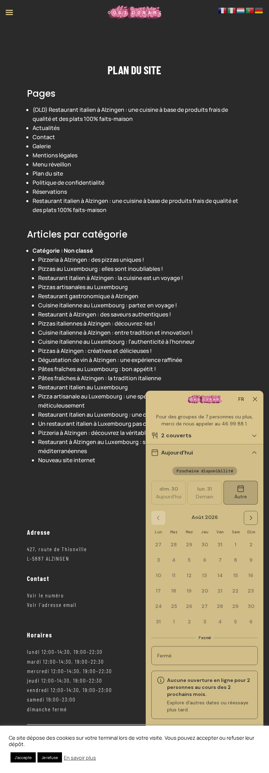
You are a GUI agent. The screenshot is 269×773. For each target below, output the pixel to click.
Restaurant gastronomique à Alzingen (88, 296)
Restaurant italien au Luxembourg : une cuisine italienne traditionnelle (130, 414)
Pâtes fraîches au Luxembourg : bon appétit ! (97, 369)
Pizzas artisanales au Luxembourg (83, 287)
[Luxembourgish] (241, 10)
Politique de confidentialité (68, 182)
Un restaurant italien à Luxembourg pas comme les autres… (115, 423)
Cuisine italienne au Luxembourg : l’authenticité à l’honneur (116, 342)
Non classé (78, 250)
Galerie (42, 146)
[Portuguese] (250, 10)
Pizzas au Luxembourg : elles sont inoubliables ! (100, 269)
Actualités (46, 128)
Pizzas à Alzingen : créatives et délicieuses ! (95, 351)
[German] (259, 10)
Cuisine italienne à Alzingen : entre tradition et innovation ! (115, 332)
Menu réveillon (52, 164)
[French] (222, 10)
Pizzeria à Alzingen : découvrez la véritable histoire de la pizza (118, 433)
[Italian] (231, 10)
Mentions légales (55, 155)
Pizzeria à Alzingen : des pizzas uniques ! (91, 260)
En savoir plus (80, 757)
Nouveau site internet (66, 460)
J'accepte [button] (23, 757)
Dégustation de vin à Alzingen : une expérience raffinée (110, 360)
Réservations (50, 192)
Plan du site (48, 173)
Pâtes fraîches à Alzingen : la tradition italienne (99, 378)
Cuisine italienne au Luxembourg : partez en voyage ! (107, 305)
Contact (44, 137)
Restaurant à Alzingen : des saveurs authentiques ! (104, 314)
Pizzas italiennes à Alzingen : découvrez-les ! (96, 323)
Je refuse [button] (50, 757)
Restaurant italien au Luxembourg (83, 387)
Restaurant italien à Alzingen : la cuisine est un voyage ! (110, 278)
